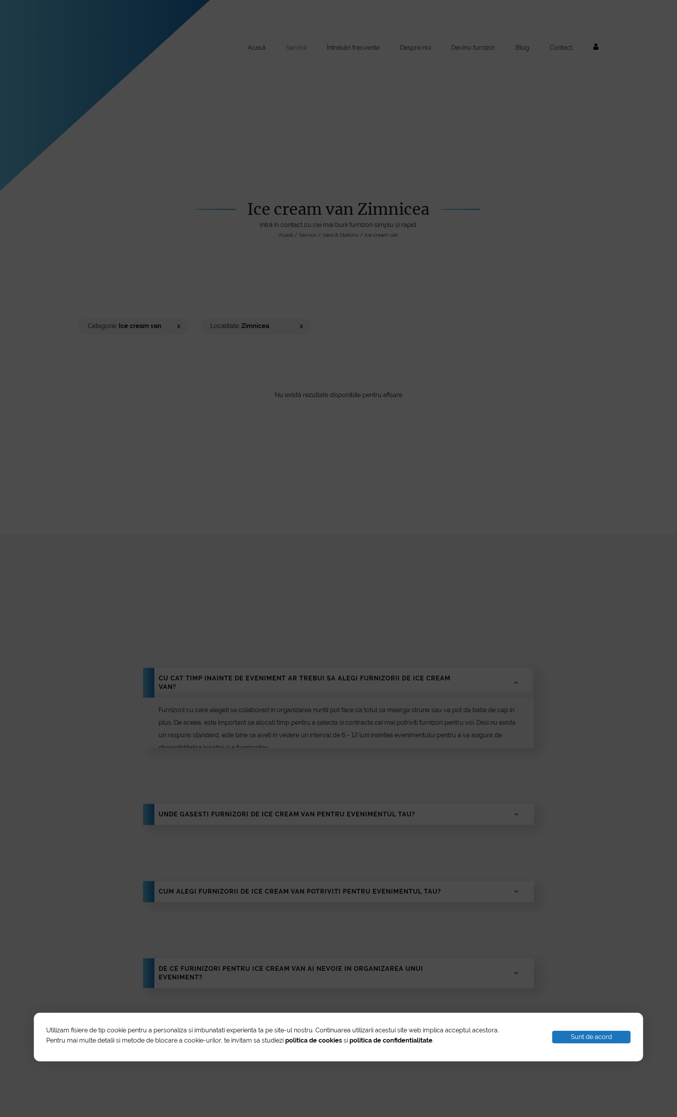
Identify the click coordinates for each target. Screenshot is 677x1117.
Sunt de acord (591, 1037)
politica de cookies (313, 1040)
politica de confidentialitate (391, 1040)
